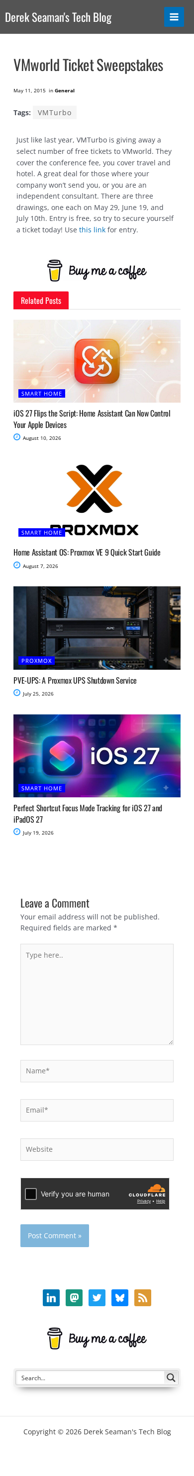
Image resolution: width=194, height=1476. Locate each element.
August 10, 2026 (41, 437)
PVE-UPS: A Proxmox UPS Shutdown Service (75, 680)
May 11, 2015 (29, 90)
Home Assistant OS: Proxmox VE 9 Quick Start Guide (86, 552)
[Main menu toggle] (174, 17)
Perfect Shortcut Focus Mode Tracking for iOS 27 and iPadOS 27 (87, 813)
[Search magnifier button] (171, 1378)
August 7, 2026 (39, 565)
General (65, 90)
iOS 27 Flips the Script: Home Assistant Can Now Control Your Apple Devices (91, 418)
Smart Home (41, 393)
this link (92, 229)
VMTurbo (55, 112)
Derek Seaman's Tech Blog (58, 16)
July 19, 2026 (37, 832)
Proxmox (36, 660)
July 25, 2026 (37, 693)
